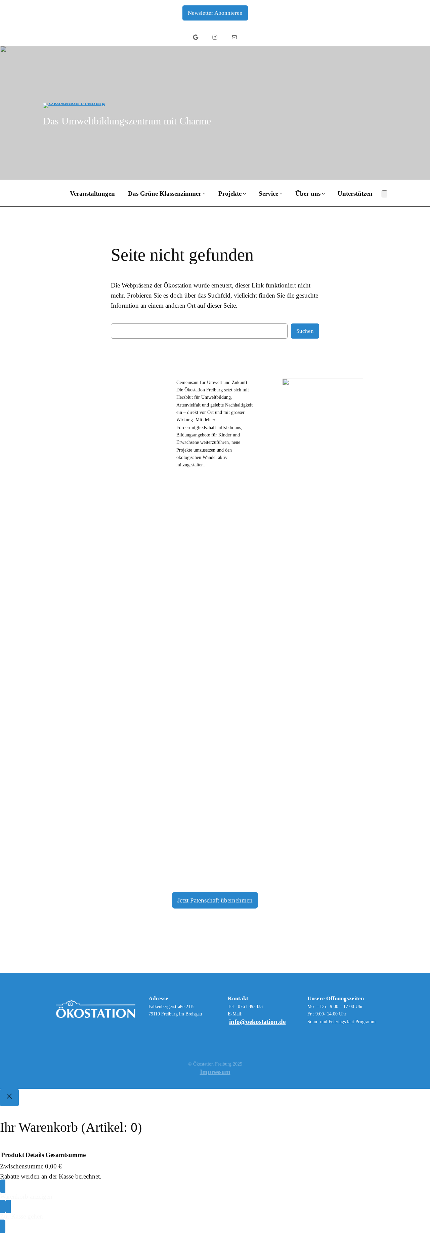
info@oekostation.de (257, 1021)
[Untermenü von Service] (281, 193)
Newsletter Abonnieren (215, 13)
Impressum (215, 1071)
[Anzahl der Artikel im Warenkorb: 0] (384, 193)
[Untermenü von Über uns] (323, 193)
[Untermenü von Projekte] (244, 193)
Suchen (305, 331)
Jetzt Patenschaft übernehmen (215, 900)
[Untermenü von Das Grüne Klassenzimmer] (204, 193)
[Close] (9, 1097)
